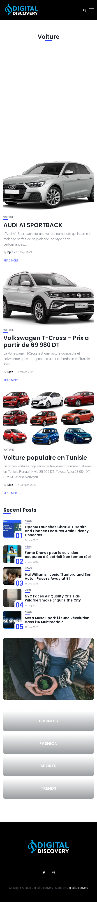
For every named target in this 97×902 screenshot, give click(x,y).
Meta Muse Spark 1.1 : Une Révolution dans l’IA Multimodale (57, 620)
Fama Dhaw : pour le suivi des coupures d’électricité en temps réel (58, 554)
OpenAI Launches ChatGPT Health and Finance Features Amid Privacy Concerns (57, 531)
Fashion (48, 743)
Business (48, 721)
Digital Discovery (77, 887)
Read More (10, 260)
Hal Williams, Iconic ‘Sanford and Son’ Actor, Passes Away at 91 (58, 576)
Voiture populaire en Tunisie (45, 458)
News (28, 521)
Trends (48, 788)
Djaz (10, 252)
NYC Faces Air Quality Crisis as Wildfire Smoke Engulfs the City (53, 598)
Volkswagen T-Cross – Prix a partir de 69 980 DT (46, 341)
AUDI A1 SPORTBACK (32, 225)
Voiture (8, 217)
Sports (48, 766)
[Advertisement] (48, 98)
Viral (28, 590)
